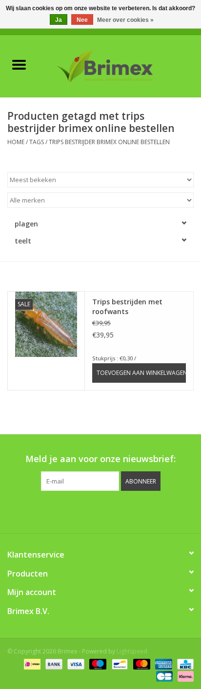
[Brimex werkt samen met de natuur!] (119, 65)
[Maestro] (97, 663)
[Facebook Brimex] (56, 511)
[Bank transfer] (53, 663)
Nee (82, 20)
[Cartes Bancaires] (163, 675)
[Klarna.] (184, 675)
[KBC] (184, 663)
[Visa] (75, 663)
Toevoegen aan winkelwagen (141, 373)
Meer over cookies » (125, 20)
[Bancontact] (118, 663)
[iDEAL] (31, 663)
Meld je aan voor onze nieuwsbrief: (100, 459)
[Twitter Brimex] (74, 511)
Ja (58, 20)
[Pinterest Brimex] (92, 511)
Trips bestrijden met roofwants (127, 306)
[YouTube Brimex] (109, 511)
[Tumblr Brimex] (127, 511)
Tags (36, 142)
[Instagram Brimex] (144, 511)
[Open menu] (19, 64)
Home (15, 142)
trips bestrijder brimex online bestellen (109, 142)
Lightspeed (132, 651)
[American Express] (163, 663)
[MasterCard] (141, 663)
